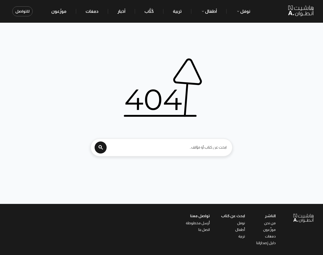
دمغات (92, 11)
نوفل (245, 11)
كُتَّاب (149, 11)
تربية (177, 11)
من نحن (270, 223)
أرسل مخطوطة (198, 223)
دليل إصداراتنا (266, 243)
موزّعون (58, 11)
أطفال (211, 11)
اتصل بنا (204, 230)
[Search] (101, 147)
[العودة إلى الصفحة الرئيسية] (295, 217)
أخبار (121, 11)
